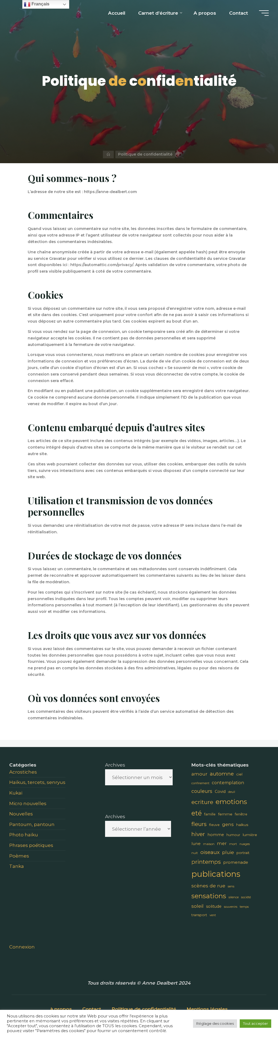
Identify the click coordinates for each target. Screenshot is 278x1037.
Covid (220, 791)
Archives (115, 765)
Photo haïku (23, 834)
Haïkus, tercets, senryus (37, 782)
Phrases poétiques (31, 845)
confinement (200, 783)
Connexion (22, 947)
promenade (235, 862)
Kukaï (16, 793)
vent (213, 915)
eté (196, 813)
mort (233, 844)
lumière (250, 835)
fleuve (214, 825)
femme (225, 814)
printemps (206, 861)
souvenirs (230, 907)
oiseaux (210, 852)
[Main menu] (264, 13)
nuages (244, 844)
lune (196, 843)
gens (228, 824)
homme (215, 834)
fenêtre (241, 814)
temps (244, 907)
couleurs (201, 791)
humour (233, 835)
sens (231, 886)
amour (199, 774)
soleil (197, 906)
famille (210, 814)
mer (222, 843)
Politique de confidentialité (144, 1009)
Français (39, 4)
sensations (208, 896)
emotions (231, 802)
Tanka (16, 866)
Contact (91, 1009)
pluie (228, 852)
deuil (231, 792)
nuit (194, 853)
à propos (61, 1009)
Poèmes (19, 856)
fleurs (199, 824)
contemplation (228, 782)
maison (208, 844)
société (246, 897)
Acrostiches (23, 772)
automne (222, 774)
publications (215, 874)
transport (199, 915)
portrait (242, 852)
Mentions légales (207, 1009)
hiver (198, 834)
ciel (239, 774)
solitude (214, 906)
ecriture (202, 802)
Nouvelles (21, 814)
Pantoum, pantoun (32, 824)
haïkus (242, 824)
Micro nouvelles (27, 803)
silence (234, 897)
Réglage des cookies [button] (215, 1023)
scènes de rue (208, 885)
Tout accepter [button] (255, 1023)
